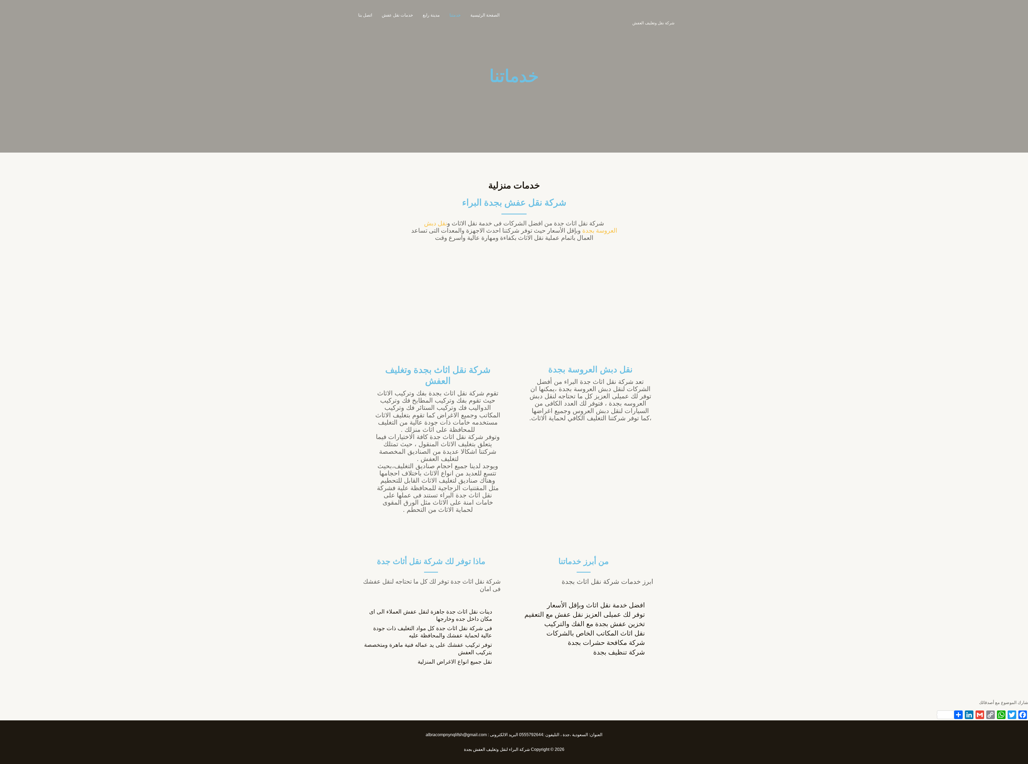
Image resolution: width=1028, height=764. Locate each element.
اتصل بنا (365, 15)
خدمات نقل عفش (397, 15)
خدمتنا (455, 15)
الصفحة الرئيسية (485, 15)
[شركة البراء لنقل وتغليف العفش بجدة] (665, 12)
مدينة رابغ (431, 15)
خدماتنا (514, 76)
